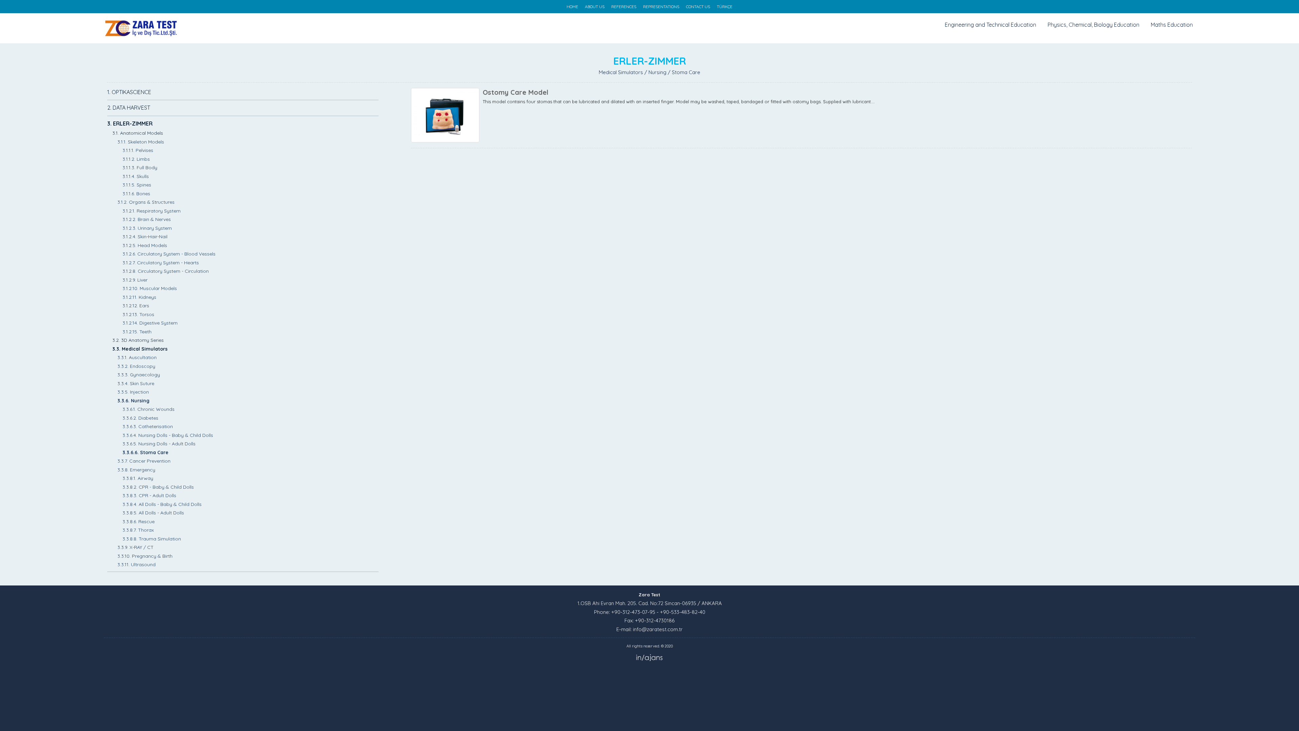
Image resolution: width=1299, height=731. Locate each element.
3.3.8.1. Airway (137, 478)
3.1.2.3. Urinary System (147, 228)
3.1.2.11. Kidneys (139, 297)
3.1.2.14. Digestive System (150, 323)
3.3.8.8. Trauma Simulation (151, 539)
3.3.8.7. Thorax (138, 530)
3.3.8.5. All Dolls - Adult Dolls (153, 513)
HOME (572, 6)
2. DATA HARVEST (128, 107)
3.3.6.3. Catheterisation (147, 426)
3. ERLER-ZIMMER (130, 123)
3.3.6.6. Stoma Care (145, 452)
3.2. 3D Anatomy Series (138, 340)
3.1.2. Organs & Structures (146, 202)
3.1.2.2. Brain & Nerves (146, 219)
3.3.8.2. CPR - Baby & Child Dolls (158, 487)
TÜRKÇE (724, 6)
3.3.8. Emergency (136, 470)
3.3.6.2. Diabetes (140, 418)
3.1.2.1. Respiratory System (151, 211)
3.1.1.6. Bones (136, 194)
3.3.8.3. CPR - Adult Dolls (149, 495)
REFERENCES (623, 6)
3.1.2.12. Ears (135, 306)
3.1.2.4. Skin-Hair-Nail (144, 237)
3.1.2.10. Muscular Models (149, 288)
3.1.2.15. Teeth (137, 332)
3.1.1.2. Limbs (136, 159)
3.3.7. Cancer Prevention (143, 461)
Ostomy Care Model (515, 92)
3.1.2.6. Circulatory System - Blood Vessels (168, 254)
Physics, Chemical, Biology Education (1093, 24)
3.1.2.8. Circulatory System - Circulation (165, 271)
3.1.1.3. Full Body (139, 167)
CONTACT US (698, 6)
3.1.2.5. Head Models (144, 245)
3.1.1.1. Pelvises (137, 150)
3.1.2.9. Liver (134, 280)
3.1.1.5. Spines (136, 185)
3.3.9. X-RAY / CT (135, 547)
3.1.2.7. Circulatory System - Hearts (160, 263)
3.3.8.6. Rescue (138, 521)
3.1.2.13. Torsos (138, 314)
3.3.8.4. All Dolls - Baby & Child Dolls (162, 504)
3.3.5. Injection (133, 392)
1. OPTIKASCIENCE (129, 92)
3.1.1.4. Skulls (135, 176)
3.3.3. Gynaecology (138, 375)
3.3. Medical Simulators (139, 349)
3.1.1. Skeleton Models (140, 142)
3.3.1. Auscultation (137, 357)
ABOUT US (595, 6)
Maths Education (1172, 24)
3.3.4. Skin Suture (135, 383)
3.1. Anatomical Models (137, 133)
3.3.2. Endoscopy (136, 366)
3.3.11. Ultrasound (136, 564)
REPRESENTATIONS (661, 6)
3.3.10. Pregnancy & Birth (145, 556)
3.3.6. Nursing (133, 401)
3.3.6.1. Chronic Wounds (148, 409)
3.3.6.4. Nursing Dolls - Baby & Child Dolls (167, 435)
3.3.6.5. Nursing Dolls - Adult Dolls (159, 444)
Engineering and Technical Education (990, 24)
